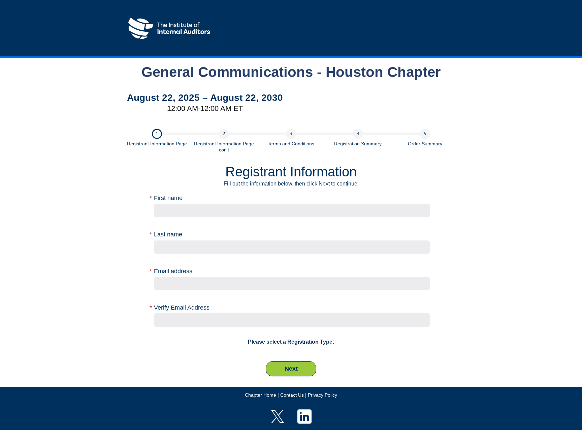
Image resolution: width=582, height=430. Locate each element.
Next (291, 368)
